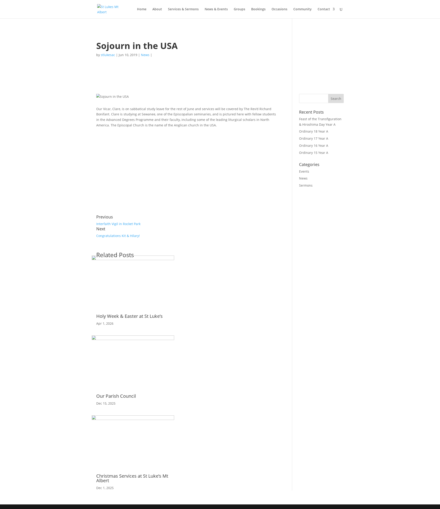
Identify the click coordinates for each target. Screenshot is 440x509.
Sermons (306, 185)
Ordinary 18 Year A (313, 131)
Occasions (279, 9)
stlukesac (108, 55)
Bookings (258, 9)
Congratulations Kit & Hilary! (118, 236)
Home (141, 9)
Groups (239, 9)
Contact (324, 9)
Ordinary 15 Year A (313, 152)
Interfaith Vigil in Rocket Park (118, 224)
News (145, 55)
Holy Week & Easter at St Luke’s (129, 316)
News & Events (216, 9)
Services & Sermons (183, 9)
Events (304, 171)
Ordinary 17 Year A (313, 138)
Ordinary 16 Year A (313, 145)
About (157, 9)
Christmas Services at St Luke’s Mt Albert (132, 478)
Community (302, 9)
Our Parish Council (116, 396)
